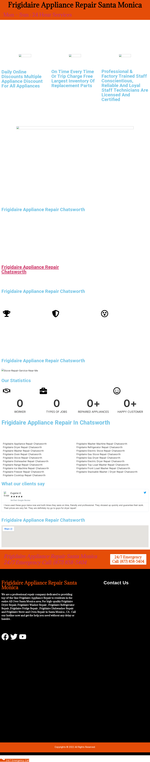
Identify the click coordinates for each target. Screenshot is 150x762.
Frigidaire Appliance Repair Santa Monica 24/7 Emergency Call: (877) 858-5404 (50, 559)
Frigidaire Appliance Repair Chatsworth (30, 269)
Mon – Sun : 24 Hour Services (37, 14)
